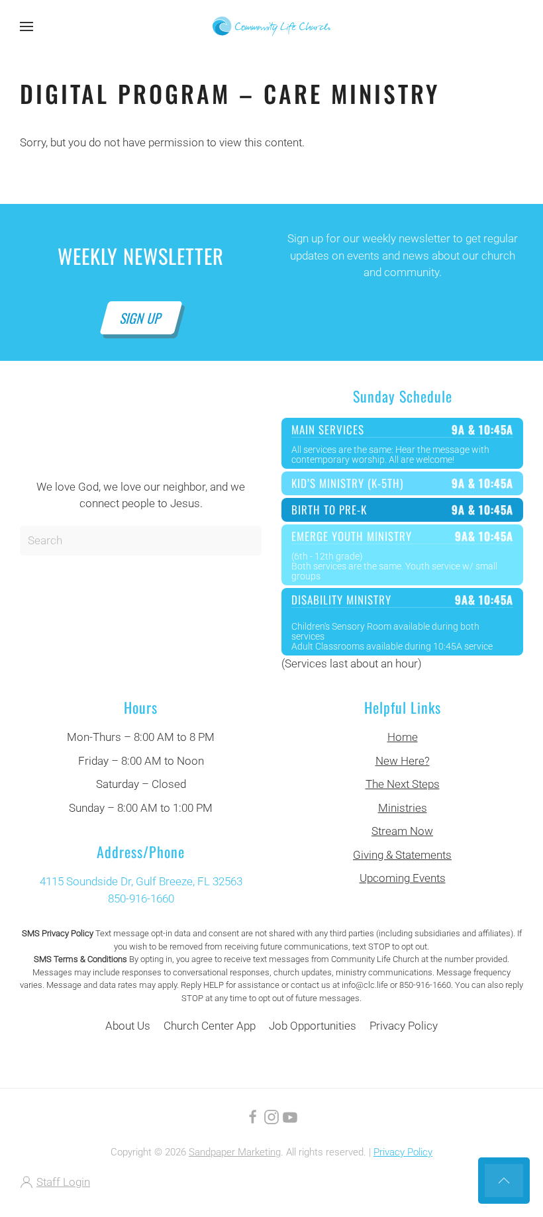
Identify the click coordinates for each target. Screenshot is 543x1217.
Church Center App (210, 1025)
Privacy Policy (404, 1025)
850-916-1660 (141, 898)
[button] (26, 26)
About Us (127, 1025)
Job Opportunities (312, 1025)
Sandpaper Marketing (235, 1152)
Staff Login (63, 1182)
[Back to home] (271, 26)
